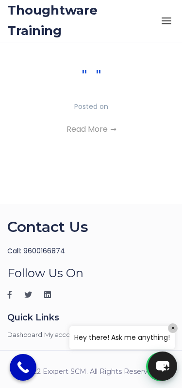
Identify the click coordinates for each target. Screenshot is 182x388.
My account (62, 334)
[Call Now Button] (23, 367)
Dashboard (24, 334)
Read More (88, 129)
